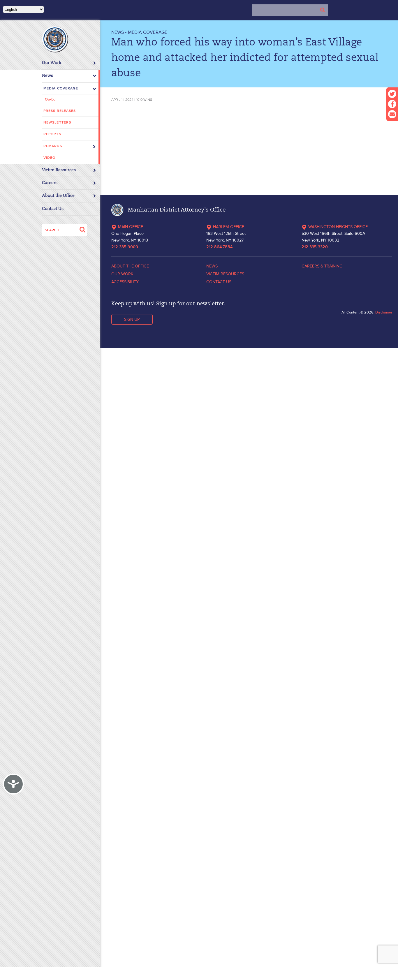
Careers (49, 183)
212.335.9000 (124, 247)
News (47, 76)
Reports (52, 134)
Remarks (52, 146)
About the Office (58, 196)
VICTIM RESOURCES (225, 274)
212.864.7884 (219, 247)
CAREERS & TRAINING (322, 266)
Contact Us (53, 209)
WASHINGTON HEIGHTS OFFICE (338, 226)
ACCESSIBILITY (125, 281)
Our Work (51, 63)
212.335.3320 (315, 247)
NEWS (117, 32)
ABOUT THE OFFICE (130, 266)
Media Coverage (60, 88)
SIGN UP (132, 319)
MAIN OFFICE (130, 226)
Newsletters (57, 122)
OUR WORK (122, 274)
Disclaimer (383, 312)
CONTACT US (218, 281)
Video (49, 158)
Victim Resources (59, 170)
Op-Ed (50, 99)
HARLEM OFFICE (228, 226)
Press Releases (59, 111)
